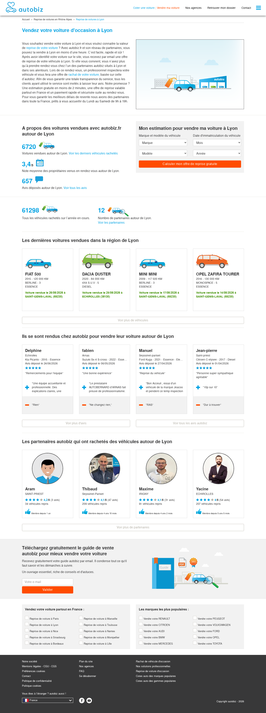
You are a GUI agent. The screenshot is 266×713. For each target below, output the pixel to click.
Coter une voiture (144, 7)
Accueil (26, 19)
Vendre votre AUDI (154, 631)
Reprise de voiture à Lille (97, 643)
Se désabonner (87, 676)
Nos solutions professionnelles (153, 666)
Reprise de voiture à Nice (43, 631)
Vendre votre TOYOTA (209, 643)
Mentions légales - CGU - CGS (39, 666)
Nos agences (193, 7)
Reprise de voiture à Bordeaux (46, 643)
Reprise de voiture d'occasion (152, 671)
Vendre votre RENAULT (156, 618)
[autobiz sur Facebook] (82, 700)
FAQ (81, 671)
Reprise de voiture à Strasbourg (47, 637)
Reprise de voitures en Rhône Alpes (53, 19)
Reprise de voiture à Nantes (99, 631)
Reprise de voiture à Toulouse (100, 625)
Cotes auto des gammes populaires (156, 680)
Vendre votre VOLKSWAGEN (213, 625)
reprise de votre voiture (42, 48)
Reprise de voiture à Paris (44, 618)
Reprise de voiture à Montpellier (101, 637)
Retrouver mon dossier (221, 7)
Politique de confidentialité (37, 680)
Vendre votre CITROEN (156, 625)
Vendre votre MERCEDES (158, 643)
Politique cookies (31, 685)
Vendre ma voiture (168, 7)
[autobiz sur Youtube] (89, 700)
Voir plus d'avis (76, 423)
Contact (246, 7)
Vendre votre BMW (154, 637)
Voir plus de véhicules (133, 320)
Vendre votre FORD (208, 631)
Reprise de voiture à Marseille (100, 618)
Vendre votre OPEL (208, 637)
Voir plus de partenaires (133, 527)
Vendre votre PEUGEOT (211, 618)
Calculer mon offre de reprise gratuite (190, 164)
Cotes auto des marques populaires (156, 676)
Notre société (29, 661)
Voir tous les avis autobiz (190, 423)
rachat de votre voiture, (84, 74)
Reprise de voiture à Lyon (43, 625)
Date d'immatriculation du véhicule (216, 135)
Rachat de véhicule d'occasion (153, 661)
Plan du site (85, 661)
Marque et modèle (160, 135)
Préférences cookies (33, 671)
